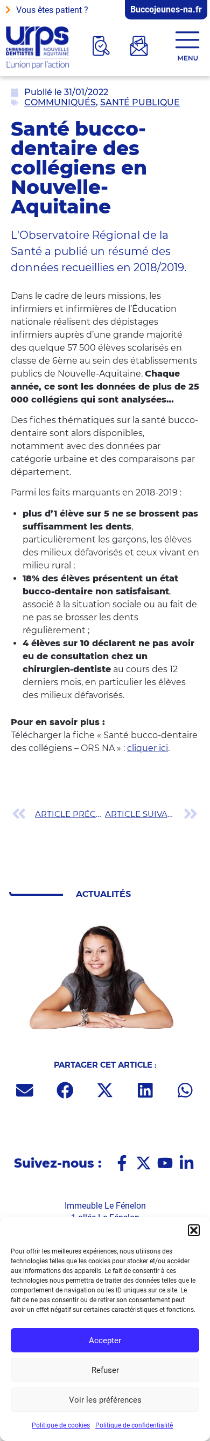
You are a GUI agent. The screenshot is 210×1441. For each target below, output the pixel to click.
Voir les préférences (105, 1400)
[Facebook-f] (122, 1163)
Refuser (105, 1370)
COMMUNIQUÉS (60, 102)
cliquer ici (147, 748)
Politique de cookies (61, 1425)
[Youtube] (165, 1163)
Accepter (105, 1340)
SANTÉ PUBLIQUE (140, 102)
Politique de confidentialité (134, 1425)
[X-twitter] (143, 1163)
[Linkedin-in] (186, 1163)
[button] (193, 1230)
